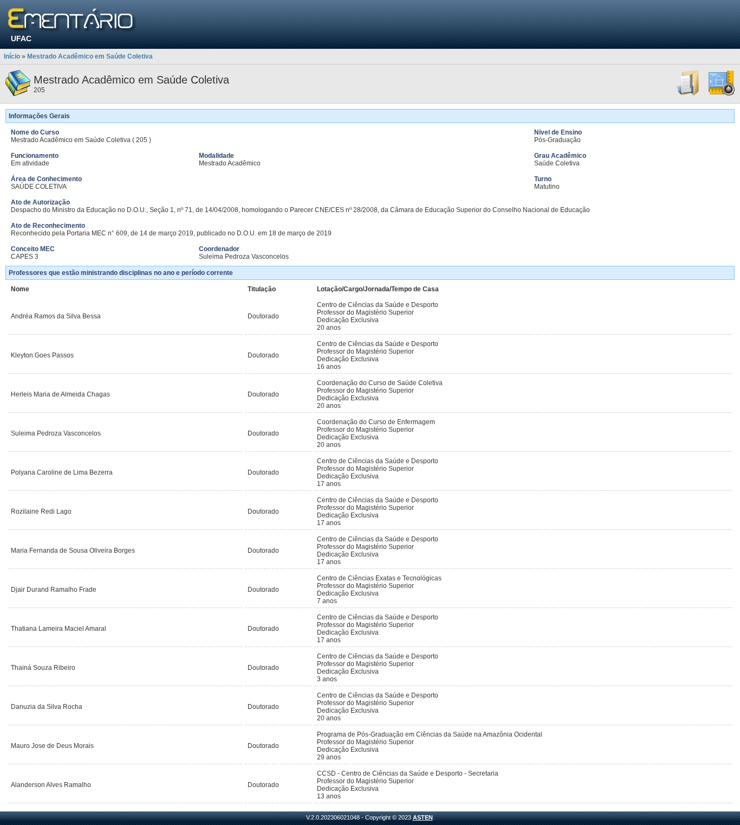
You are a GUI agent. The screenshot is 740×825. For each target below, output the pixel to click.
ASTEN (423, 817)
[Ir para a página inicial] (72, 20)
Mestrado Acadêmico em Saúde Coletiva (90, 56)
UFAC (21, 38)
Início (12, 56)
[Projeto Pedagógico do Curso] (722, 94)
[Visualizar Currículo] (689, 94)
